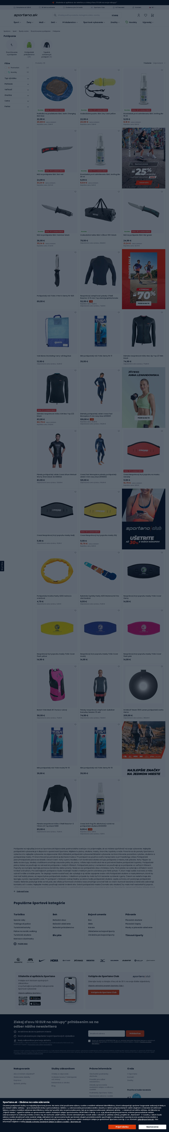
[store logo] (26, 15)
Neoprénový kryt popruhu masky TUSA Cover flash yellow (56, 655)
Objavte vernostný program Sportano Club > (106, 986)
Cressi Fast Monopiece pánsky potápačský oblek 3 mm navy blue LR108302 (98, 475)
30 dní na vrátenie (48, 7)
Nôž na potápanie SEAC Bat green (137, 235)
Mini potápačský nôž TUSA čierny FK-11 (96, 356)
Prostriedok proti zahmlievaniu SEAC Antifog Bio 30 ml (100, 175)
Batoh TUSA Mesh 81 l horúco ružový (52, 710)
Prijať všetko (122, 1127)
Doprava (17, 1080)
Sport (15, 31)
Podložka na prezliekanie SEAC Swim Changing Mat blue (56, 114)
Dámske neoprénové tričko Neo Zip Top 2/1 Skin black (143, 357)
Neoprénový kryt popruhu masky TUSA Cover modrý (99, 655)
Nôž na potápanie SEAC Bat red (50, 174)
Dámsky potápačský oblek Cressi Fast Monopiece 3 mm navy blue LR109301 (96, 415)
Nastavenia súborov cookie (101, 1096)
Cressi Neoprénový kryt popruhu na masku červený (141, 475)
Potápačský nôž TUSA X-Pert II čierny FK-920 (55, 296)
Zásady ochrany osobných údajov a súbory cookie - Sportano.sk (53, 1122)
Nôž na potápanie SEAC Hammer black (53, 235)
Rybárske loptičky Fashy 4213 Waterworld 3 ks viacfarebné (99, 597)
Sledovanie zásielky (22, 1077)
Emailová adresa (97, 1033)
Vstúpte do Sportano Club (103, 992)
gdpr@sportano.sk (146, 1119)
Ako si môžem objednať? (24, 1074)
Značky (114, 22)
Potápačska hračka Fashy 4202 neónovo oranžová (54, 597)
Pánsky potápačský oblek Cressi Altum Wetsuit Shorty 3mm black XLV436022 (56, 475)
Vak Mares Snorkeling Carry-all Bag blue (54, 356)
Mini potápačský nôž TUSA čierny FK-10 (96, 768)
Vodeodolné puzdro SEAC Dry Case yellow (98, 113)
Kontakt (138, 7)
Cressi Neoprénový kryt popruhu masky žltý (98, 535)
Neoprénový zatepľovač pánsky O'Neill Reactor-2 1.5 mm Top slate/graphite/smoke (99, 297)
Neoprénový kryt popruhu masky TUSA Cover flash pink (142, 655)
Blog (53, 1086)
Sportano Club (99, 7)
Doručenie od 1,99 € (23, 7)
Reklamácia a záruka (60, 1082)
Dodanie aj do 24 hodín (74, 7)
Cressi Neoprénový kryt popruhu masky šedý (56, 535)
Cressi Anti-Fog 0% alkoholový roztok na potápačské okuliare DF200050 (97, 825)
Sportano (7, 31)
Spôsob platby (20, 1083)
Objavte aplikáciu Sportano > (29, 993)
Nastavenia (152, 1127)
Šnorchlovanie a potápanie (40, 31)
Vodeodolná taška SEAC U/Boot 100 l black (98, 235)
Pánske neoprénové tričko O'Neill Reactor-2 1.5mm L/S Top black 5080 (55, 825)
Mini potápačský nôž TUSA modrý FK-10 (53, 768)
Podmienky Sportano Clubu (101, 1093)
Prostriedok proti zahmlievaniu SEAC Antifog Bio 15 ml (143, 114)
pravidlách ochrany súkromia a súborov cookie (29, 1053)
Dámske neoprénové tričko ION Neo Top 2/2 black (55, 415)
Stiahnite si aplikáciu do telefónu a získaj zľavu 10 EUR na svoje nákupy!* (86, 2)
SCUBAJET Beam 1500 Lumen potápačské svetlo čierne (143, 711)
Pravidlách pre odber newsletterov (40, 1045)
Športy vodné (23, 31)
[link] (139, 15)
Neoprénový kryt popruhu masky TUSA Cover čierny (142, 597)
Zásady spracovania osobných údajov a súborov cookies (101, 1087)
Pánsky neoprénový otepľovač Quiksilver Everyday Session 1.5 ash (97, 711)
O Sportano (132, 1074)
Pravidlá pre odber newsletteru (97, 1080)
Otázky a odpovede (60, 1074)
